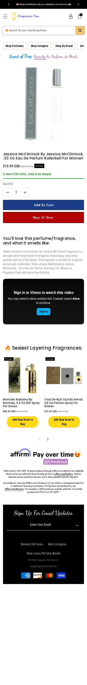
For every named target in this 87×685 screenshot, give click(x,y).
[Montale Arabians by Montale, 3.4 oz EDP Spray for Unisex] (22, 375)
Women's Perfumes (32, 544)
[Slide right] (48, 439)
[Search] (80, 30)
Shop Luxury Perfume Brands (44, 553)
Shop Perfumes (14, 46)
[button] (7, 16)
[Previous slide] (8, 4)
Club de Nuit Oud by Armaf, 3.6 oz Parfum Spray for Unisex (63, 402)
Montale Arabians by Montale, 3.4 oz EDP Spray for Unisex (21, 402)
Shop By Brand (64, 46)
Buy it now (43, 217)
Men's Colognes (57, 544)
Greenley (40, 56)
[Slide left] (39, 439)
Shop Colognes (39, 46)
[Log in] (70, 16)
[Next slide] (78, 4)
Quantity (8, 183)
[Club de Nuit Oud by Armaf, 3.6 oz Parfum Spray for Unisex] (64, 375)
